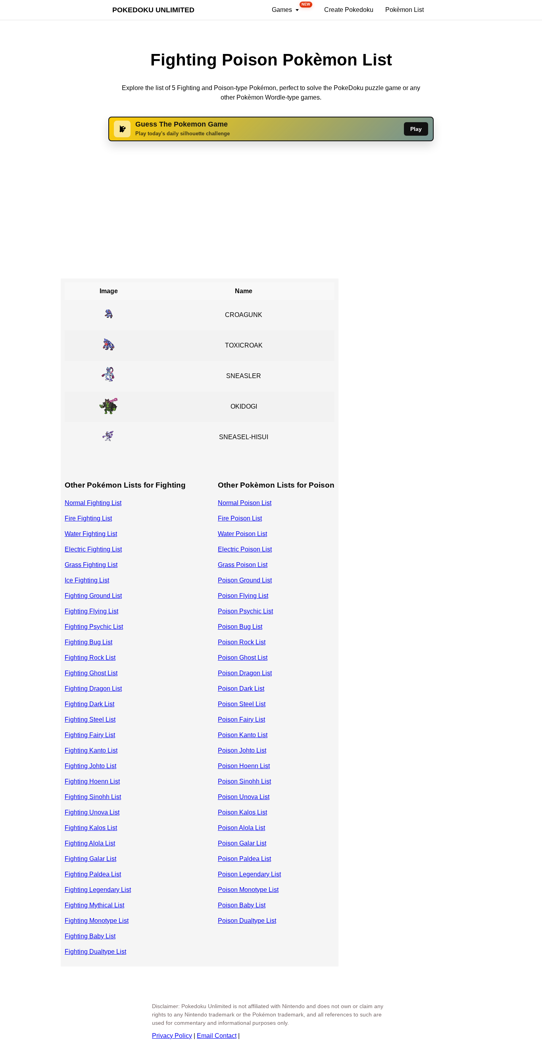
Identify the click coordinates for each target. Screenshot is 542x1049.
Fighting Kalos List (91, 827)
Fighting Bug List (88, 642)
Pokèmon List (404, 9)
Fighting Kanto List (91, 750)
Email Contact (216, 1035)
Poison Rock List (241, 642)
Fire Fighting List (88, 518)
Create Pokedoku (348, 9)
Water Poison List (242, 533)
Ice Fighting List (87, 580)
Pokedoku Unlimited (153, 10)
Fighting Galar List (90, 858)
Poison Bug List (240, 626)
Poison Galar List (242, 843)
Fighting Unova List (92, 812)
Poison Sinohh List (244, 781)
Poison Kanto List (242, 735)
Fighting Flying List (91, 611)
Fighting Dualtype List (95, 951)
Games (291, 7)
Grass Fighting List (91, 564)
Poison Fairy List (241, 719)
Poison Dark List (241, 688)
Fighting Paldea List (93, 874)
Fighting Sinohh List (93, 796)
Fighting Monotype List (97, 920)
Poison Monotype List (248, 889)
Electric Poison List (245, 549)
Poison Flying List (243, 595)
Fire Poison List (240, 518)
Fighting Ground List (93, 595)
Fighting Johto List (90, 766)
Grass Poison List (242, 564)
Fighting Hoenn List (92, 781)
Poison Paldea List (244, 858)
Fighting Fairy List (90, 735)
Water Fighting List (91, 533)
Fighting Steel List (90, 719)
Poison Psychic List (245, 611)
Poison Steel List (241, 704)
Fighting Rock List (90, 657)
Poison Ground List (245, 580)
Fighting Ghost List (91, 673)
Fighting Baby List (90, 936)
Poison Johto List (242, 750)
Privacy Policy (172, 1035)
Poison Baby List (241, 905)
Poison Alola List (241, 827)
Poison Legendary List (249, 874)
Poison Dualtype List (247, 920)
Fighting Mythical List (94, 905)
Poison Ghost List (242, 657)
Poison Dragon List (245, 673)
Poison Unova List (243, 796)
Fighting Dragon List (93, 688)
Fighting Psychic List (94, 626)
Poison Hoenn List (244, 766)
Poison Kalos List (242, 812)
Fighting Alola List (90, 843)
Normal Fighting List (93, 503)
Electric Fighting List (93, 549)
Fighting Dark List (89, 704)
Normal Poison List (244, 503)
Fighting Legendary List (98, 889)
